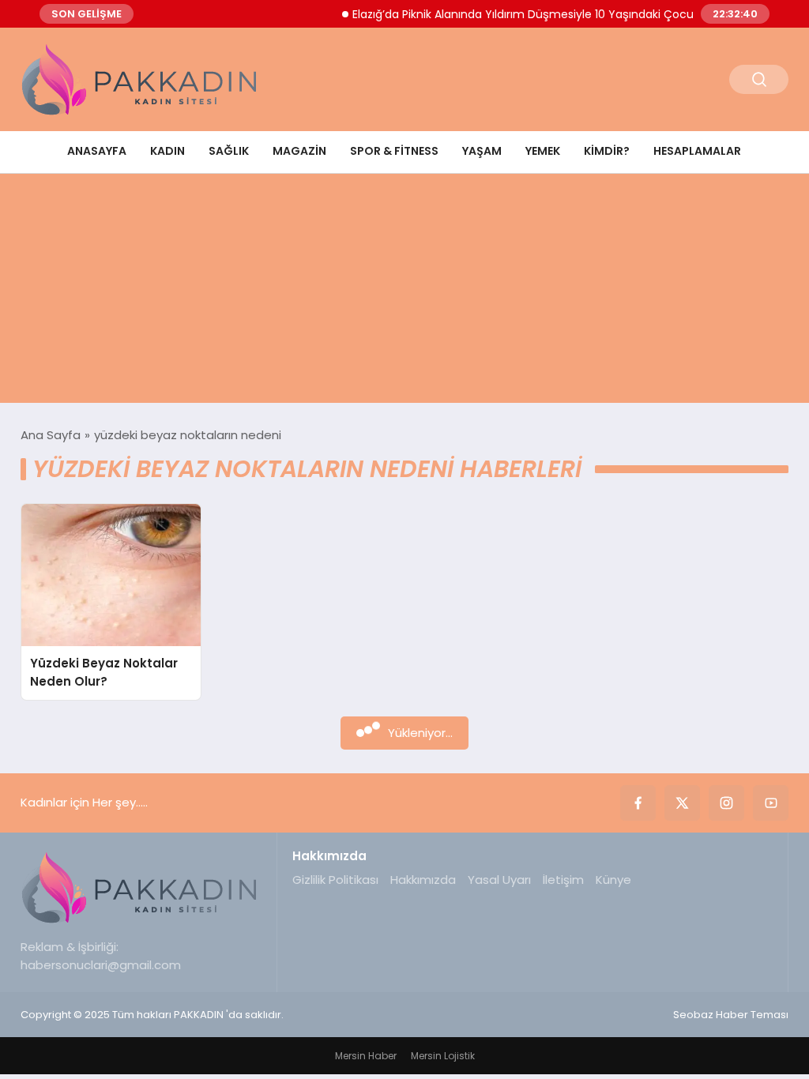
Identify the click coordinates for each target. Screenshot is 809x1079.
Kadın (167, 151)
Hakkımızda (423, 879)
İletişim (563, 879)
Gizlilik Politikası (335, 879)
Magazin (299, 151)
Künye (613, 879)
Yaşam (482, 151)
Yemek (542, 151)
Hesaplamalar (697, 151)
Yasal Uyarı (499, 879)
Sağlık (229, 151)
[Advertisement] (404, 292)
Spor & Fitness (394, 151)
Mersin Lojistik (443, 1055)
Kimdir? (607, 151)
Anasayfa (96, 151)
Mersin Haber (366, 1055)
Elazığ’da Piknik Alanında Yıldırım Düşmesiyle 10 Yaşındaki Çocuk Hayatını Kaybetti (561, 14)
